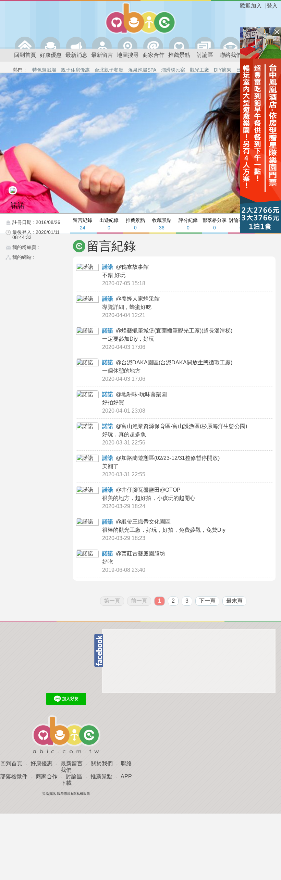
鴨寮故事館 (135, 267)
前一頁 (139, 601)
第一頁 (112, 601)
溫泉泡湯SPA (142, 70)
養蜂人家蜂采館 (141, 299)
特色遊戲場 (44, 70)
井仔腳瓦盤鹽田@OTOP (151, 490)
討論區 (205, 55)
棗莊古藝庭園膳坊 (144, 553)
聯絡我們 (231, 55)
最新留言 (102, 55)
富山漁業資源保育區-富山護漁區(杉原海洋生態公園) (184, 426)
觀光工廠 (199, 70)
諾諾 (107, 267)
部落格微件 (13, 776)
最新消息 (76, 55)
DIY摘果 (222, 70)
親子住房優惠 (75, 70)
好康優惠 (51, 55)
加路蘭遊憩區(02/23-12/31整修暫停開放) (171, 458)
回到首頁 (25, 55)
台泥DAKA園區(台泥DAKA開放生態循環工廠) (177, 362)
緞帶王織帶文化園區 (146, 522)
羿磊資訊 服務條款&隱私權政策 (66, 793)
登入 (272, 6)
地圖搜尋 (128, 55)
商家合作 (153, 55)
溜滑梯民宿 (173, 70)
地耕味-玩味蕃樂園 (144, 394)
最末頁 (234, 601)
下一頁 (207, 601)
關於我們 (102, 763)
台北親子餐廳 (109, 70)
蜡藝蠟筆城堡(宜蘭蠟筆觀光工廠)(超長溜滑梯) (177, 331)
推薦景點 (179, 55)
